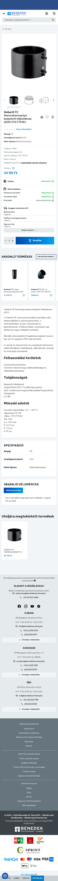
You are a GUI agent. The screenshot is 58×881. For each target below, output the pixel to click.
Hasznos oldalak (29, 784)
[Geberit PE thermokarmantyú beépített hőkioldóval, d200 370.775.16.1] (14, 100)
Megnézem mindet (46, 257)
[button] (46, 13)
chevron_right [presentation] (53, 100)
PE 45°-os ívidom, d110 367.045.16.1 (41, 290)
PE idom (8, 29)
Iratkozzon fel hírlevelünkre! (29, 801)
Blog (29, 792)
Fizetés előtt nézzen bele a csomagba (29, 767)
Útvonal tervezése (29, 640)
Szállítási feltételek (29, 763)
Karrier (29, 797)
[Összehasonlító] (41, 117)
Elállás (29, 788)
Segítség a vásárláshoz (29, 754)
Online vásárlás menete (29, 758)
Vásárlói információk (29, 724)
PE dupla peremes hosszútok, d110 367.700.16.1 (13, 291)
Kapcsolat (29, 741)
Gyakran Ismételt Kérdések (29, 776)
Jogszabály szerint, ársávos (34, 163)
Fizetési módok (29, 771)
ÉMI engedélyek (29, 805)
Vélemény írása (13, 490)
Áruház (29, 746)
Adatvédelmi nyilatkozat (29, 733)
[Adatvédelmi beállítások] (5, 876)
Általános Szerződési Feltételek (29, 737)
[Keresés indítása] (53, 20)
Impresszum (29, 728)
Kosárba (37, 240)
